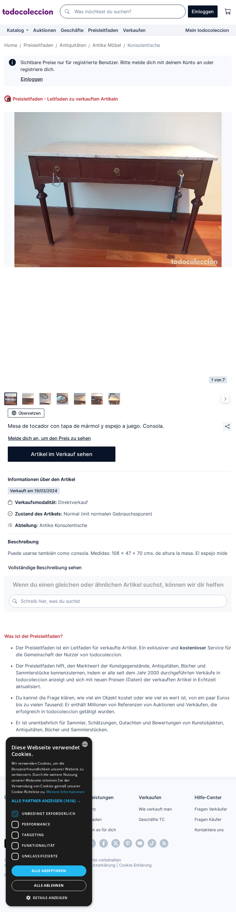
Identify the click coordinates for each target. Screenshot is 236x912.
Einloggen (32, 79)
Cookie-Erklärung (135, 865)
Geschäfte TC (152, 819)
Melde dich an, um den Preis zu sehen (49, 438)
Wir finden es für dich (96, 829)
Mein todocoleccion (207, 30)
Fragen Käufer (208, 819)
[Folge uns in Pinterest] (127, 843)
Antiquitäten (73, 45)
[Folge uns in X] (115, 843)
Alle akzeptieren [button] (49, 870)
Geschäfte (72, 30)
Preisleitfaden (103, 30)
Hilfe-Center (208, 797)
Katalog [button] (16, 30)
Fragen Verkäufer (211, 809)
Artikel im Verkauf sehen (61, 454)
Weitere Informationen (65, 791)
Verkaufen (134, 30)
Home (10, 45)
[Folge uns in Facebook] (103, 843)
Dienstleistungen (95, 797)
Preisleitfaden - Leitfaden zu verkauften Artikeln (65, 99)
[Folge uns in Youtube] (140, 843)
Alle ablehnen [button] (49, 885)
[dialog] (49, 821)
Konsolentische (143, 45)
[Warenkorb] (227, 11)
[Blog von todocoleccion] (164, 843)
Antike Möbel (106, 45)
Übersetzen (29, 413)
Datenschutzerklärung (94, 865)
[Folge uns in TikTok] (152, 843)
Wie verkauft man (155, 809)
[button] (49, 801)
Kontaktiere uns (209, 829)
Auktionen (44, 30)
